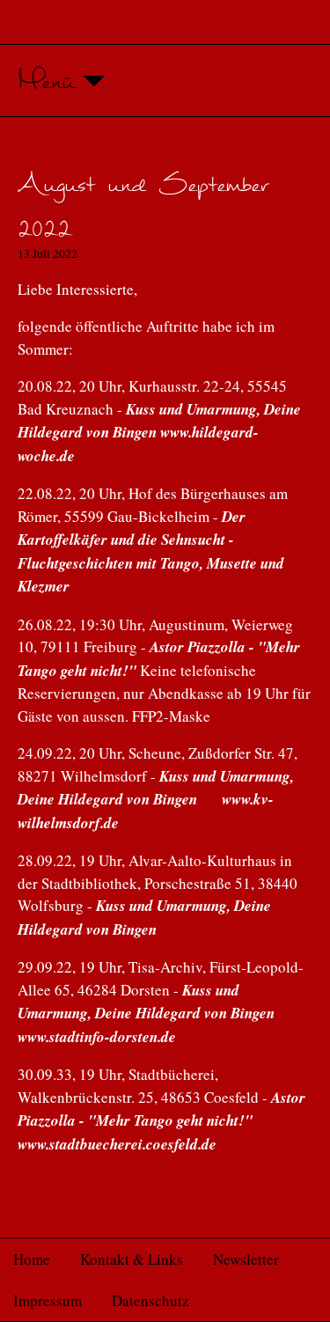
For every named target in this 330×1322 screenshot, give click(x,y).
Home (31, 1259)
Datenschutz (150, 1300)
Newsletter (246, 1259)
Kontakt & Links (131, 1259)
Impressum (47, 1300)
